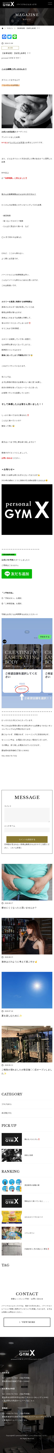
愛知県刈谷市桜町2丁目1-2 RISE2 (15, 1381)
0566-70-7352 (11, 756)
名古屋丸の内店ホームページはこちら (19, 1401)
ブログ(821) (6, 1104)
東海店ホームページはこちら (15, 1420)
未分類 (10, 48)
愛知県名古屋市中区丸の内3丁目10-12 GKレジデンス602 (25, 1397)
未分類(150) (6, 1113)
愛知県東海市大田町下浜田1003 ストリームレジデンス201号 (26, 1417)
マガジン (10, 28)
